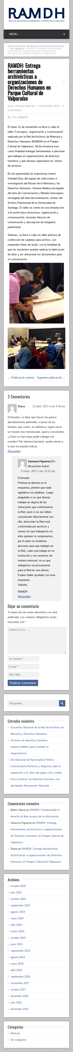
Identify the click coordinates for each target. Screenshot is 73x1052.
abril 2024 (16, 924)
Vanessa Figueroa (25, 106)
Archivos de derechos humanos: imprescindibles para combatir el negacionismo (29, 747)
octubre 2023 (18, 937)
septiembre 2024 (20, 905)
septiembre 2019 (20, 950)
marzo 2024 (17, 931)
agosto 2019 (18, 957)
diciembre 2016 (19, 996)
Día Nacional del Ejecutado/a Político (32, 759)
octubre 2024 (18, 898)
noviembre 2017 (20, 983)
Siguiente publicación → (51, 377)
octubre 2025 (18, 886)
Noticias (15, 1033)
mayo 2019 (17, 963)
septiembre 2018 (20, 976)
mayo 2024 (17, 918)
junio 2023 (17, 944)
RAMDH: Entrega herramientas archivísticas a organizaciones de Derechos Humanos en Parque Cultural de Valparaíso (36, 855)
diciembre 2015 (19, 1009)
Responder (14, 451)
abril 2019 (16, 970)
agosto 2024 (18, 911)
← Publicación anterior (21, 377)
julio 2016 (16, 1002)
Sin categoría (20, 117)
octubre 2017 (18, 989)
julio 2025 (16, 892)
